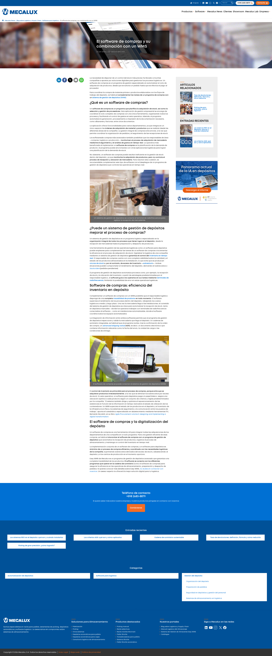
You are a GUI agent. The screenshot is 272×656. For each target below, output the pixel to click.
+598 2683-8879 (136, 496)
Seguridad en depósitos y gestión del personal (206, 593)
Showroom (238, 12)
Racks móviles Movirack (126, 632)
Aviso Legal (63, 652)
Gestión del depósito (193, 576)
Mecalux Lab (252, 12)
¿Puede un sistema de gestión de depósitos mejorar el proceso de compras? (69, 103)
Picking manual (123, 626)
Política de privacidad (91, 652)
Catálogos (165, 634)
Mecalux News (214, 12)
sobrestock (148, 263)
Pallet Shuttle (122, 634)
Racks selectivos (123, 629)
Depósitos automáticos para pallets (87, 634)
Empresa (264, 12)
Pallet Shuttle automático (127, 642)
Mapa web (75, 652)
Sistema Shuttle (123, 639)
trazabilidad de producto (124, 298)
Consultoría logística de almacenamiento (89, 639)
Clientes (227, 12)
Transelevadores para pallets (128, 637)
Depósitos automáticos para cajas (86, 637)
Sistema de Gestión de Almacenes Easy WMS (178, 632)
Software (200, 12)
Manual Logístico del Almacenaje (174, 629)
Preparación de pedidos (196, 587)
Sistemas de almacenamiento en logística (204, 598)
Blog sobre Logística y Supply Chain (175, 626)
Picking (75, 629)
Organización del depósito (197, 581)
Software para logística (106, 576)
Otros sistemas (78, 632)
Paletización (77, 626)
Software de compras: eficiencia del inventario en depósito (68, 111)
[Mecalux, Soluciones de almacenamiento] (20, 15)
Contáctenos (136, 508)
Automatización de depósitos (20, 576)
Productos (187, 12)
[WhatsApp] (76, 81)
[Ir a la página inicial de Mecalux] (3, 20)
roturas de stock (97, 263)
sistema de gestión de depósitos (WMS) (109, 97)
